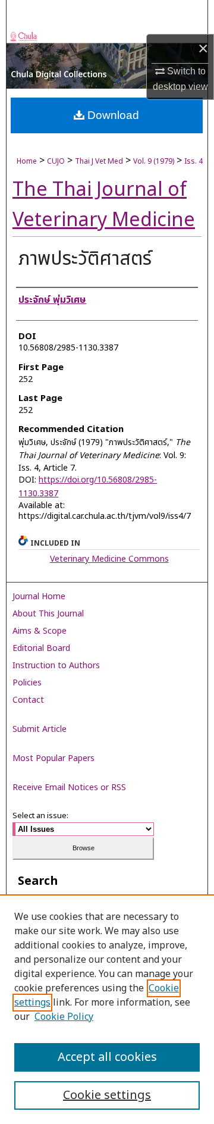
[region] (107, 1009)
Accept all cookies (107, 1057)
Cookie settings (107, 1095)
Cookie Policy (63, 1017)
